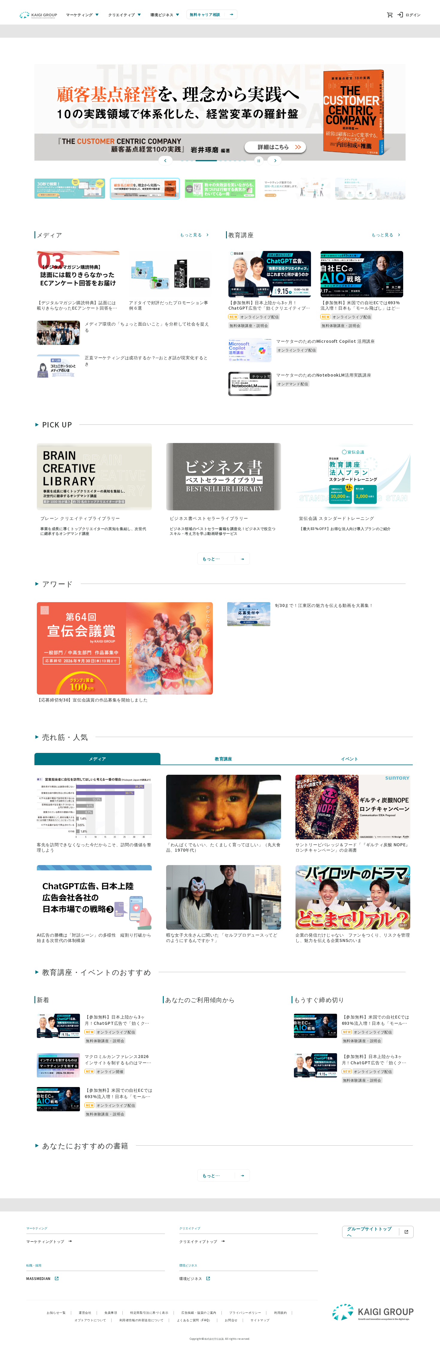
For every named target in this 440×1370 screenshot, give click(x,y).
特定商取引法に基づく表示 (152, 1312)
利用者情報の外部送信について (144, 1320)
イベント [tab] (349, 759)
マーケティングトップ (45, 1241)
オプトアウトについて (93, 1320)
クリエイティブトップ (198, 1241)
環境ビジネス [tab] (162, 14)
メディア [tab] (97, 759)
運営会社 (88, 1312)
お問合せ (234, 1320)
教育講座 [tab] (223, 759)
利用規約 (283, 1312)
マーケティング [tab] (79, 14)
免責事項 (113, 1312)
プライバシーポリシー (248, 1312)
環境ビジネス (190, 1278)
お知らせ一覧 (59, 1312)
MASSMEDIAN (38, 1278)
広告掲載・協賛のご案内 (201, 1312)
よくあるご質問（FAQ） (197, 1320)
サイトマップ (260, 1320)
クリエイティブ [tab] (121, 14)
